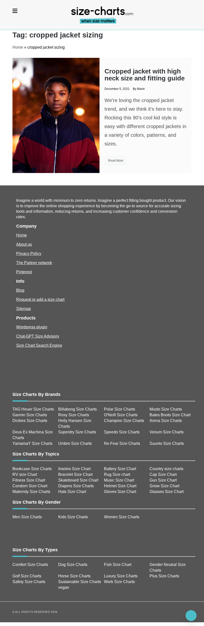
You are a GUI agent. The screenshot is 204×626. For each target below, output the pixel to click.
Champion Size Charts (124, 420)
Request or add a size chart (40, 299)
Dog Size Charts (72, 564)
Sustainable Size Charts (79, 582)
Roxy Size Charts (73, 415)
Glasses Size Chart (167, 491)
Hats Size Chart (72, 491)
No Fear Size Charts (122, 443)
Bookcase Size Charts (32, 469)
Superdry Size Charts (77, 432)
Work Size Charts (119, 582)
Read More (115, 160)
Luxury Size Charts (121, 576)
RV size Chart (24, 474)
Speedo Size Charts (122, 432)
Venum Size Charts (167, 432)
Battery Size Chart (120, 469)
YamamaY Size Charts (32, 443)
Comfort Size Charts (30, 564)
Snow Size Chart (164, 486)
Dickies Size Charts (29, 420)
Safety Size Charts (28, 582)
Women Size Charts (121, 517)
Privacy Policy (28, 253)
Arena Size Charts (166, 420)
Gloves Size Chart (120, 491)
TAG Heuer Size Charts (33, 409)
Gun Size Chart (163, 480)
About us (24, 244)
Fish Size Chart (117, 564)
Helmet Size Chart (120, 486)
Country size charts (166, 469)
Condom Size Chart (29, 486)
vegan (63, 587)
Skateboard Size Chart (78, 480)
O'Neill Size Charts (121, 415)
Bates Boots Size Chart (170, 415)
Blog (20, 290)
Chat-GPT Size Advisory (37, 336)
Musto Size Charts (166, 409)
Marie (141, 89)
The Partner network (34, 263)
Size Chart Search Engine (39, 345)
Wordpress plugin (31, 327)
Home (17, 47)
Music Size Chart (119, 480)
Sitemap (23, 309)
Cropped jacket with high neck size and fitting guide (144, 75)
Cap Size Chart (163, 474)
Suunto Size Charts (167, 443)
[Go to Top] (191, 615)
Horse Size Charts (74, 576)
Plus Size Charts (164, 576)
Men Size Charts (27, 517)
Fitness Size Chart (28, 480)
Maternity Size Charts (31, 491)
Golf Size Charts (26, 576)
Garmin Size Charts (29, 415)
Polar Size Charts (119, 409)
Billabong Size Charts (77, 409)
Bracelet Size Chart (75, 474)
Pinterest (24, 272)
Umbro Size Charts (75, 443)
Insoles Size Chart (74, 469)
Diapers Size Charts (76, 486)
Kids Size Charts (73, 517)
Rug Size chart (117, 474)
